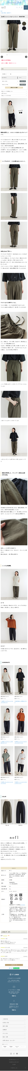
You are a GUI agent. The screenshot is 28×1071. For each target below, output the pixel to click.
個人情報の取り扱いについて (14, 1059)
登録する (14, 995)
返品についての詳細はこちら (7, 91)
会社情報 (14, 1064)
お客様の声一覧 (14, 964)
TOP (1, 11)
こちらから (22, 904)
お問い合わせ (4, 93)
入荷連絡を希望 (22, 81)
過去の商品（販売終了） (6, 12)
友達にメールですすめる (6, 95)
